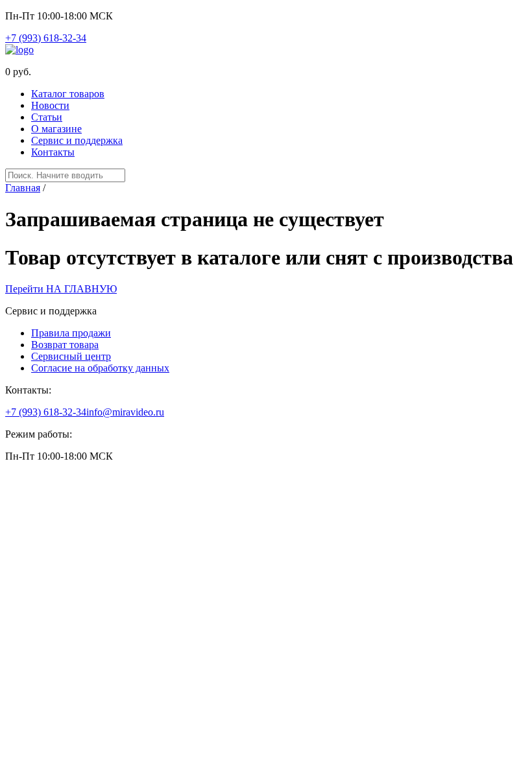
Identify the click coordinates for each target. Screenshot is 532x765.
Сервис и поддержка (77, 140)
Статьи (46, 117)
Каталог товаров (67, 93)
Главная (22, 187)
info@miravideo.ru (125, 412)
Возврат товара (65, 344)
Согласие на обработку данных (100, 367)
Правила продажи (71, 332)
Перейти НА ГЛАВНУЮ (61, 288)
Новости (50, 105)
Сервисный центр (71, 356)
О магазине (56, 128)
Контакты (53, 152)
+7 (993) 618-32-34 (45, 37)
